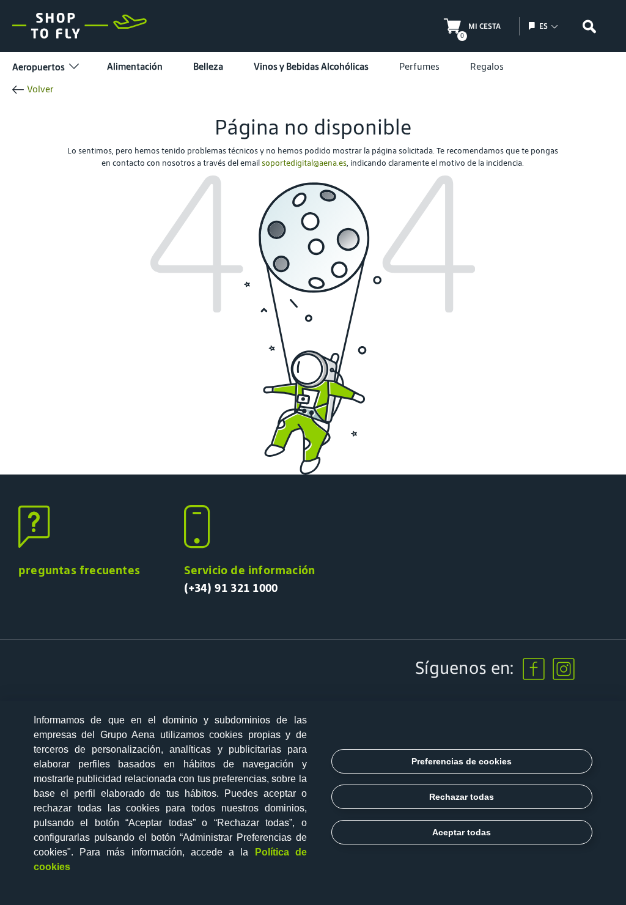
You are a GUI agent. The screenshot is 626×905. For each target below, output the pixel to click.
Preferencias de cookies (461, 761)
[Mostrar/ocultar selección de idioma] (533, 26)
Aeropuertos (38, 67)
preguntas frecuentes (79, 570)
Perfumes (419, 66)
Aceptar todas (461, 832)
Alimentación (135, 66)
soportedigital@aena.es (304, 163)
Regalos (487, 66)
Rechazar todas (461, 797)
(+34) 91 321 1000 (231, 587)
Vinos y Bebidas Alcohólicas (311, 66)
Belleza (208, 66)
